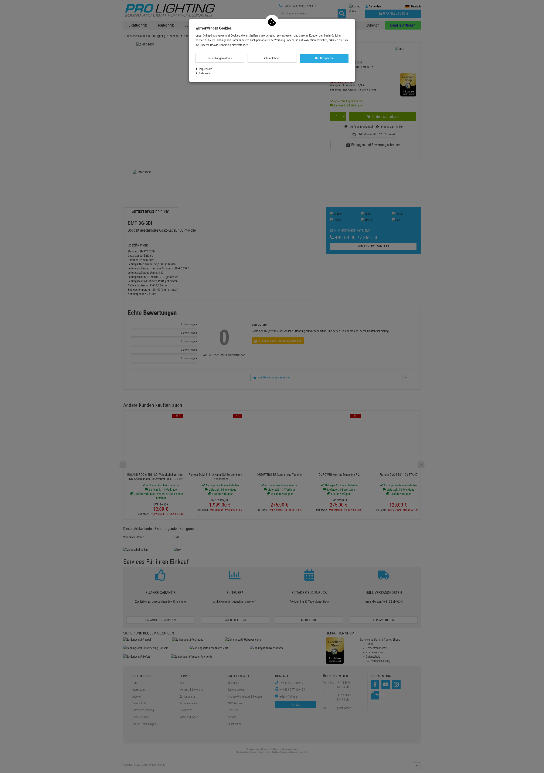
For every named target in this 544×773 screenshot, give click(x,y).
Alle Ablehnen (272, 58)
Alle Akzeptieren (324, 58)
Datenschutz (206, 73)
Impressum (205, 69)
